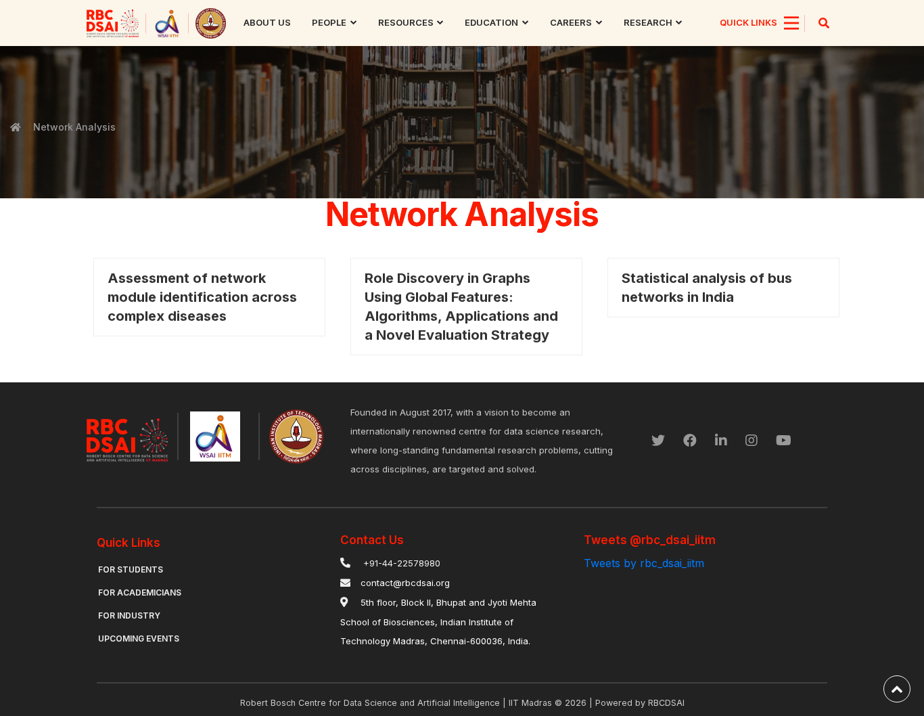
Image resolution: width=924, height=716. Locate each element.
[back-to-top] (896, 688)
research (648, 22)
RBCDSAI (666, 703)
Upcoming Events (138, 638)
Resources (406, 22)
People (329, 22)
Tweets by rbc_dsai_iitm (644, 563)
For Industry (129, 615)
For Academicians (139, 592)
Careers (571, 22)
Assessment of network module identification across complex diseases (202, 297)
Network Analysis (74, 127)
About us (267, 22)
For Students (130, 569)
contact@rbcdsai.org (405, 582)
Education (491, 22)
